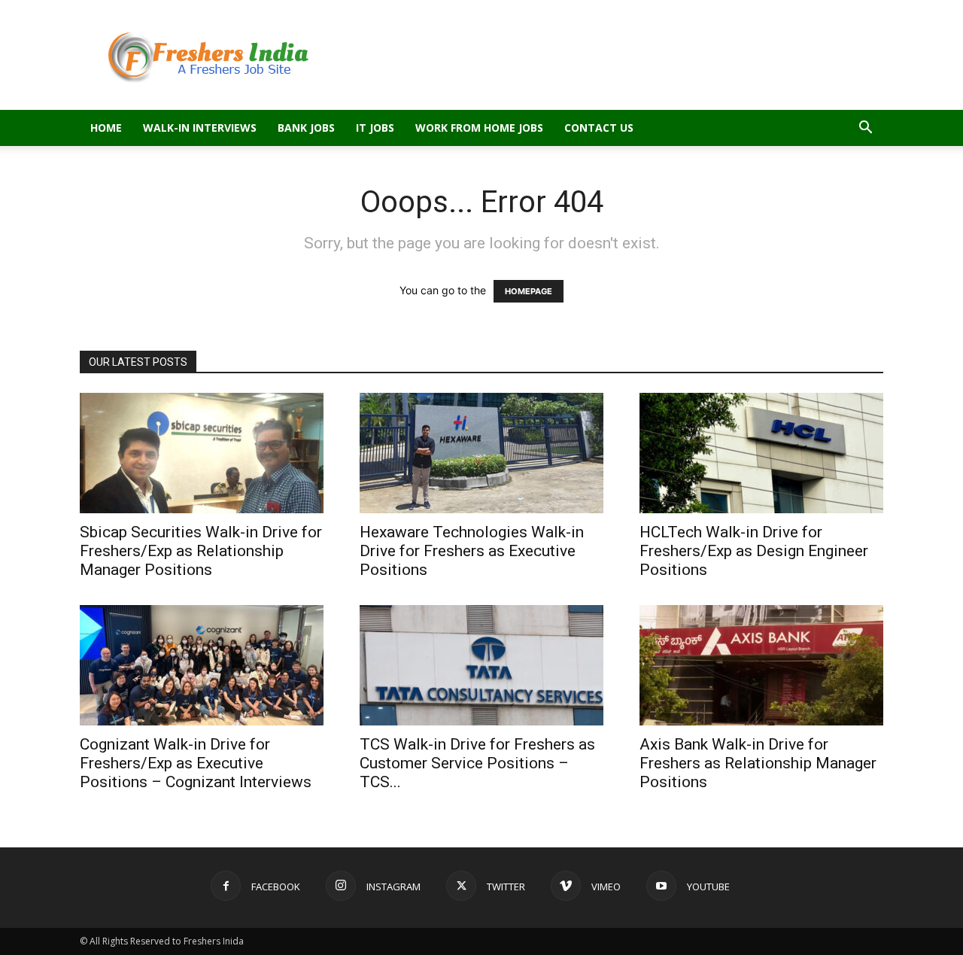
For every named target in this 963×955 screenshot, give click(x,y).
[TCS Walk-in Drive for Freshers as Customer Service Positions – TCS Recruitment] (481, 665)
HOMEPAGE (528, 291)
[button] (865, 129)
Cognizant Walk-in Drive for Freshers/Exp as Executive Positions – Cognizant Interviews (195, 763)
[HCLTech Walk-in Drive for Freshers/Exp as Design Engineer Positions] (761, 453)
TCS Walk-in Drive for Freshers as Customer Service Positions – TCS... (477, 763)
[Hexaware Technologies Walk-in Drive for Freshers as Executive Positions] (481, 453)
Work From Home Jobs (479, 127)
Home (106, 127)
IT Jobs (375, 127)
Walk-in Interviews (200, 127)
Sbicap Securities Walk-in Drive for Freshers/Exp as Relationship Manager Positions (201, 551)
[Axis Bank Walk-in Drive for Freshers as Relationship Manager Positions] (761, 665)
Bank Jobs (306, 127)
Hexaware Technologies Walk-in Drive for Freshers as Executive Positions (472, 551)
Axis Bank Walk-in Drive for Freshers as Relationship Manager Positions (757, 763)
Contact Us (598, 127)
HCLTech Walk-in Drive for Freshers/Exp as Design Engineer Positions (753, 551)
